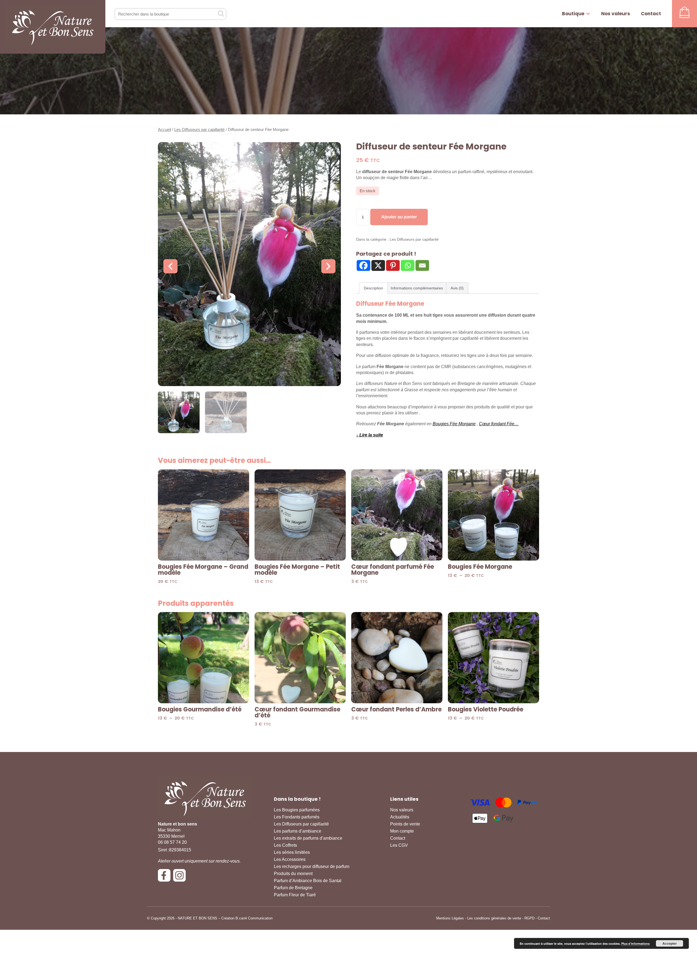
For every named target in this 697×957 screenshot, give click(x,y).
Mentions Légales (450, 918)
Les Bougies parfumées (297, 810)
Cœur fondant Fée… (499, 423)
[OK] (220, 13)
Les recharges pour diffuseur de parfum (311, 866)
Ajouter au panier (399, 217)
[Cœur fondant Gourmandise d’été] (300, 657)
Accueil (164, 129)
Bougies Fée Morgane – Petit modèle (297, 570)
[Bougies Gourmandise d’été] (203, 657)
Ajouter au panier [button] (203, 553)
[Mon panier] (684, 13)
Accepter (669, 943)
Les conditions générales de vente (494, 918)
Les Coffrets (285, 845)
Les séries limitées (292, 852)
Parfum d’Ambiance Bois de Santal (307, 880)
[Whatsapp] (407, 265)
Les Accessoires (289, 859)
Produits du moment (293, 873)
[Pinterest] (393, 265)
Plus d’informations (635, 943)
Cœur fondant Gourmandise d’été (297, 712)
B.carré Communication (254, 918)
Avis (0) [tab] (457, 288)
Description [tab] (373, 288)
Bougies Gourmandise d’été (199, 710)
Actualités (399, 817)
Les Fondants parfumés (296, 817)
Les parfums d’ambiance (297, 831)
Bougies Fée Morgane (454, 423)
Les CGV (399, 845)
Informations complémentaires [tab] (417, 288)
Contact (651, 13)
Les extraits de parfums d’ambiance (308, 838)
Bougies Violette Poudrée (485, 710)
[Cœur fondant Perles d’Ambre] (396, 657)
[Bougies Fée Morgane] (493, 515)
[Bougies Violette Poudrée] (493, 657)
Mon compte (402, 831)
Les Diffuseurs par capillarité (199, 129)
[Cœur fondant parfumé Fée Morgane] (396, 515)
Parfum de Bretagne (293, 887)
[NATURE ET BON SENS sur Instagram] (180, 877)
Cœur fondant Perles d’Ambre (396, 710)
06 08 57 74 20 (172, 842)
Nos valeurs (615, 13)
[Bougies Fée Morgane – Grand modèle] (203, 515)
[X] (378, 265)
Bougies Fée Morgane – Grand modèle (203, 570)
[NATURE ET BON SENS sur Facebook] (165, 877)
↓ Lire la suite (369, 435)
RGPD (529, 918)
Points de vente (405, 824)
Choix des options (494, 553)
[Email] (422, 265)
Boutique (573, 13)
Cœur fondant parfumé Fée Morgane (392, 570)
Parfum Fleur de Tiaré (295, 894)
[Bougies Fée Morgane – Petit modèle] (300, 515)
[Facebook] (363, 265)
